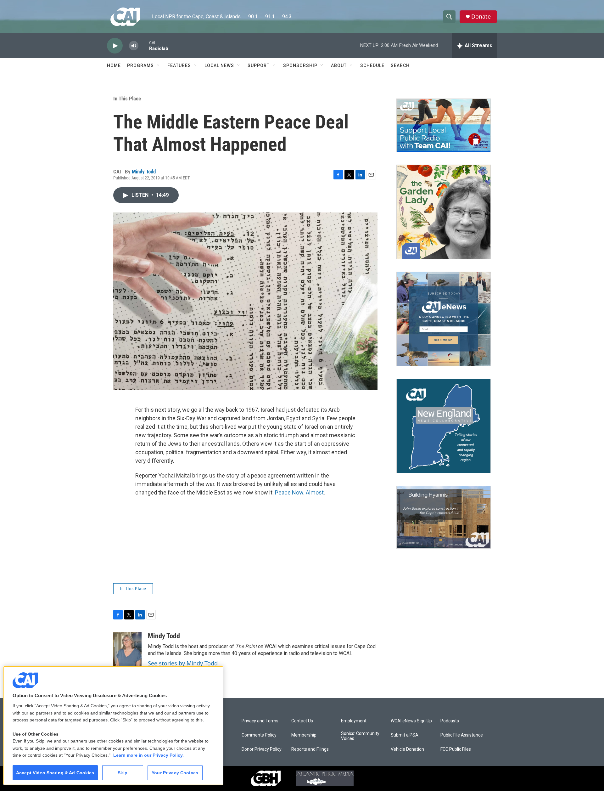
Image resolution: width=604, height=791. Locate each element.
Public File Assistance (461, 735)
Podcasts (449, 721)
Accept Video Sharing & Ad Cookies (55, 772)
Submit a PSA (404, 735)
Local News (219, 65)
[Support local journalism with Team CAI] (443, 125)
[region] (113, 725)
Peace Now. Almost (299, 492)
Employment (353, 721)
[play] (115, 45)
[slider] (144, 45)
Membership (303, 735)
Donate (481, 16)
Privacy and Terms (260, 721)
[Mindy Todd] (127, 651)
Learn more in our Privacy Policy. (148, 755)
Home (114, 65)
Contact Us (302, 721)
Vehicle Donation (407, 749)
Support (259, 65)
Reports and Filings (310, 749)
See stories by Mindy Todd (183, 663)
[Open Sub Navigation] (158, 65)
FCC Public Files (455, 749)
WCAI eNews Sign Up (411, 721)
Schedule (372, 65)
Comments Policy (259, 735)
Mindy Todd (144, 171)
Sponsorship (300, 65)
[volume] (133, 46)
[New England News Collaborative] (443, 426)
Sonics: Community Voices (360, 736)
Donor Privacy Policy (262, 749)
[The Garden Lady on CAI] (443, 212)
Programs (140, 65)
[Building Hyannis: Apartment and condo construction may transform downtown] (443, 517)
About (339, 65)
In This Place (127, 98)
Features (179, 65)
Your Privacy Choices (175, 772)
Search (400, 65)
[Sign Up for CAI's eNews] (443, 319)
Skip (122, 772)
